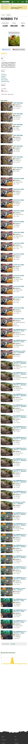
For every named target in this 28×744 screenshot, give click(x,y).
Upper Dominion (19, 236)
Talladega (18, 193)
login (22, 1)
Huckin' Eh (18, 160)
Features (3, 740)
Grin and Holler (19, 399)
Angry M (18, 464)
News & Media (4, 80)
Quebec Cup (19, 582)
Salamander (18, 572)
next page (12, 644)
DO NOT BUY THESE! (18, 178)
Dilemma (18, 257)
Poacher (18, 442)
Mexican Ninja (19, 290)
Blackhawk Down (20, 345)
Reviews (3, 76)
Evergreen (18, 539)
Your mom (18, 117)
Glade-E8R (18, 139)
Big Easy (18, 149)
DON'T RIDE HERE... (18, 103)
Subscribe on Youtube (19, 49)
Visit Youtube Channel (14, 33)
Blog (16, 740)
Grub (17, 420)
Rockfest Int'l (19, 561)
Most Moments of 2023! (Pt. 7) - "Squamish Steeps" (19, 502)
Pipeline (17, 225)
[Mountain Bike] (13, 2)
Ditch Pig (18, 474)
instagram (5, 91)
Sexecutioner (19, 106)
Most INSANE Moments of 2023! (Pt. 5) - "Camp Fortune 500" (19, 600)
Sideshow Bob (19, 550)
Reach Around (19, 182)
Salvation (18, 203)
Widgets (17, 743)
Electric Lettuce (19, 279)
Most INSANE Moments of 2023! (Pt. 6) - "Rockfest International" (19, 513)
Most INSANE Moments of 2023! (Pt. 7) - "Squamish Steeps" (19, 362)
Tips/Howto (3, 78)
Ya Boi (17, 128)
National (18, 518)
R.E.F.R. (18, 300)
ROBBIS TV (18, 105)
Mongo (17, 268)
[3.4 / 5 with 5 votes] (4, 53)
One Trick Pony (19, 453)
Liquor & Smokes (20, 528)
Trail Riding (3, 75)
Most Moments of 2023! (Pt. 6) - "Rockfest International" (19, 589)
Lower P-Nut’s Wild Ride (21, 377)
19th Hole (18, 485)
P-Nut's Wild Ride (20, 410)
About (2, 736)
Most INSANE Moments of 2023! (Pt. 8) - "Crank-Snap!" (19, 330)
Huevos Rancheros (20, 334)
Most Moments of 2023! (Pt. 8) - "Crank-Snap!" (19, 351)
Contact (3, 743)
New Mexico (18, 311)
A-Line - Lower (19, 247)
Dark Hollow (18, 615)
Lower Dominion (19, 214)
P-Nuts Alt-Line (19, 388)
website (4, 88)
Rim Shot (18, 496)
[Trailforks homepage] (5, 2)
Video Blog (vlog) (5, 81)
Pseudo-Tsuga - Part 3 (21, 367)
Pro (15, 736)
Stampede (18, 604)
